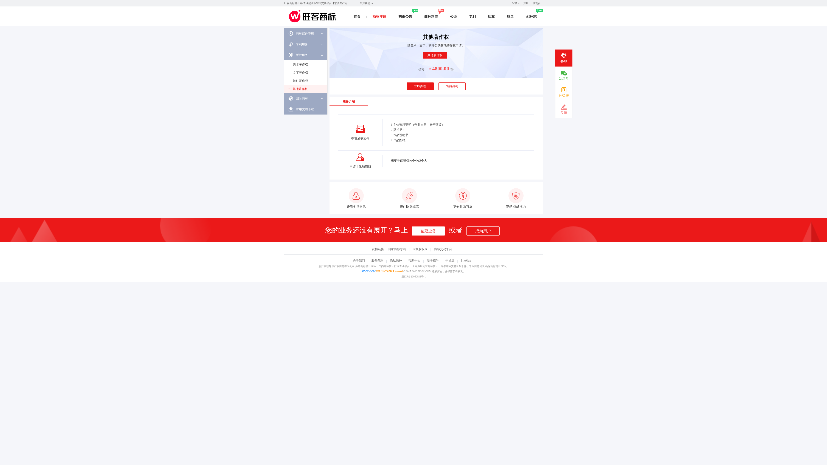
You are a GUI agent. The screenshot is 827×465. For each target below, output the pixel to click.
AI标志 (531, 16)
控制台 (537, 3)
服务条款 (377, 260)
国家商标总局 (397, 249)
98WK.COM (369, 271)
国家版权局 (419, 249)
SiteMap (466, 260)
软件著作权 (300, 80)
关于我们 (359, 260)
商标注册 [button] (379, 16)
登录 (514, 3)
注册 (526, 3)
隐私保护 (396, 260)
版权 (491, 16)
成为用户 (483, 231)
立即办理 (420, 86)
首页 (357, 16)
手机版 (449, 260)
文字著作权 (300, 72)
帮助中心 (414, 260)
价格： (422, 69)
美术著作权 (300, 64)
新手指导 (433, 260)
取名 (510, 16)
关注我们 (365, 3)
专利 (472, 16)
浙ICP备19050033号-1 (413, 276)
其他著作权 (300, 89)
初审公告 (405, 16)
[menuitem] (305, 33)
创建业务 (428, 231)
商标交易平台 (443, 249)
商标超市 (431, 16)
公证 (453, 16)
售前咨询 (452, 86)
